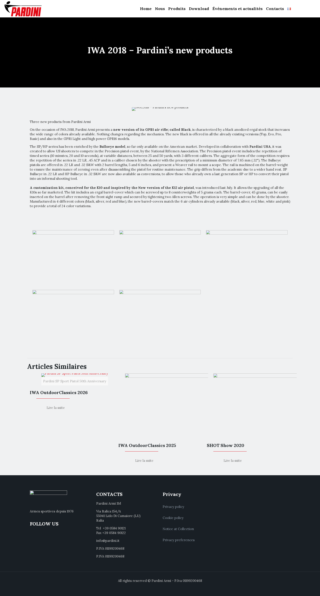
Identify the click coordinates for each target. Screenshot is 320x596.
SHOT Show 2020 (225, 445)
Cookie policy (173, 518)
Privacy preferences (179, 540)
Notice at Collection (178, 529)
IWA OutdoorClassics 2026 (59, 392)
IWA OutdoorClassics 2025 (147, 445)
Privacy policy (173, 507)
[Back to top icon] (299, 587)
